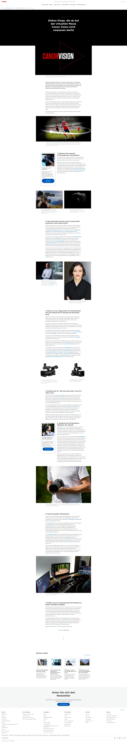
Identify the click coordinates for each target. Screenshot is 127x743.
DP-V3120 (56, 618)
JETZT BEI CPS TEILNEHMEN (48, 181)
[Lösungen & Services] (69, 4)
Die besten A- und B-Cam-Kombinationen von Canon (70, 671)
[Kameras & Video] (48, 4)
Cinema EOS (53, 230)
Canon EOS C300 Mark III (60, 241)
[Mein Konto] (122, 2)
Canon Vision (53, 626)
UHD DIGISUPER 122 (80, 436)
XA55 (56, 416)
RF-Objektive (51, 283)
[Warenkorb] (124, 2)
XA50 (60, 416)
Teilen (63, 639)
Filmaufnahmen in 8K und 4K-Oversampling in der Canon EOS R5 (84, 671)
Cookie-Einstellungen (66, 735)
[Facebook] (114, 738)
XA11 (78, 416)
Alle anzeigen (87, 655)
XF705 (58, 396)
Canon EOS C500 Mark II (45, 210)
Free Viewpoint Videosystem (79, 169)
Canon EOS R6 (50, 534)
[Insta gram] (117, 738)
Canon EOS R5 (53, 282)
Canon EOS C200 (57, 231)
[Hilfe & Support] (76, 4)
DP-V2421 (66, 618)
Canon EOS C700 (61, 352)
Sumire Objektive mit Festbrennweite (53, 356)
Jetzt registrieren (63, 704)
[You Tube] (124, 738)
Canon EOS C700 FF (69, 231)
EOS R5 (69, 527)
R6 (76, 538)
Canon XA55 (77, 337)
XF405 (62, 396)
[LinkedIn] (119, 738)
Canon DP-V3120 (54, 593)
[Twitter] (122, 738)
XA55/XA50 (74, 380)
